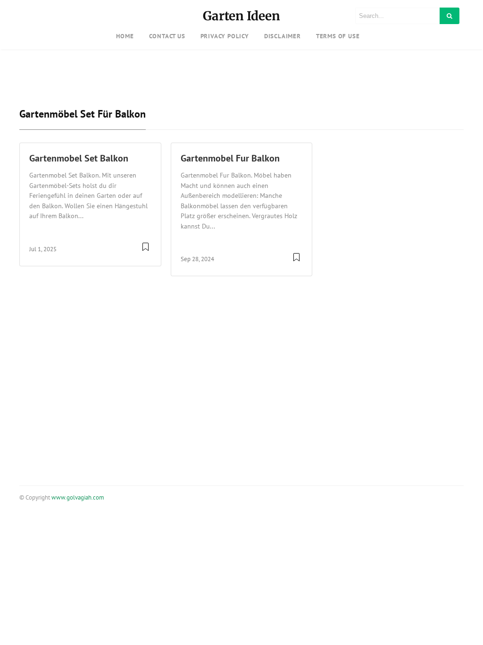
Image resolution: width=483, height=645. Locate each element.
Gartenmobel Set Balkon (78, 158)
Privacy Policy (224, 36)
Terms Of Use (338, 36)
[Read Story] (145, 250)
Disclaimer (282, 36)
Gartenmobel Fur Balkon (230, 158)
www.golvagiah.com (77, 497)
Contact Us (167, 36)
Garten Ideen (241, 16)
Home (124, 36)
